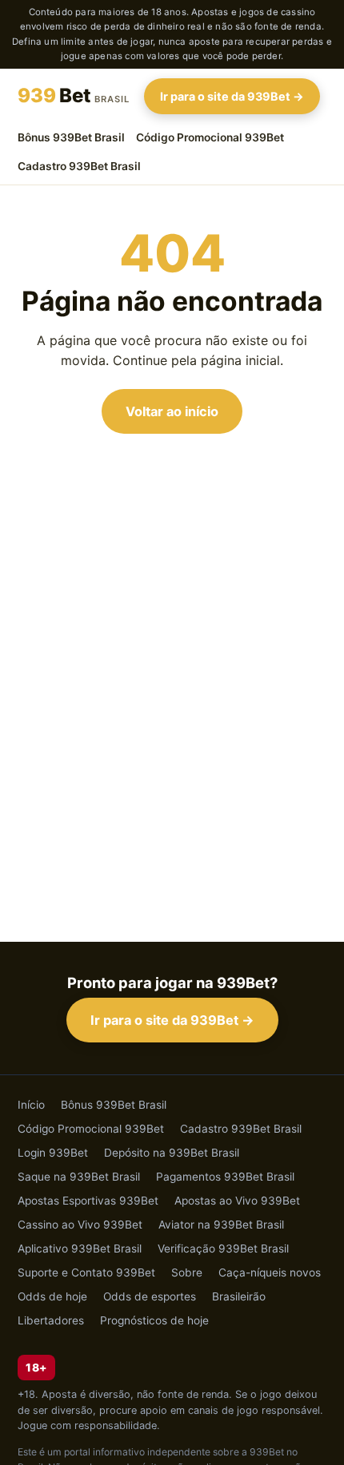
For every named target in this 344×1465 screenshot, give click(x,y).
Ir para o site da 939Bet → (232, 96)
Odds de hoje (52, 1296)
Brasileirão (239, 1296)
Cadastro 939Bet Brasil (79, 166)
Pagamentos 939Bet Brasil (225, 1176)
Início (31, 1104)
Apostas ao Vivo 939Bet (237, 1200)
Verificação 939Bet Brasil (223, 1248)
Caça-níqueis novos (269, 1272)
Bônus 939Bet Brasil (71, 137)
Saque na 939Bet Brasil (79, 1176)
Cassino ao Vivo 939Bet (80, 1224)
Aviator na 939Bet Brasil (221, 1224)
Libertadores (51, 1320)
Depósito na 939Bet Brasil (171, 1152)
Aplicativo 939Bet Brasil (80, 1248)
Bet (74, 95)
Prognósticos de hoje (154, 1320)
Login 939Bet (53, 1152)
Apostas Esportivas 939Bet (88, 1200)
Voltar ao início (172, 411)
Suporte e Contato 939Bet (86, 1272)
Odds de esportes (149, 1296)
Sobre (186, 1272)
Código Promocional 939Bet (210, 137)
